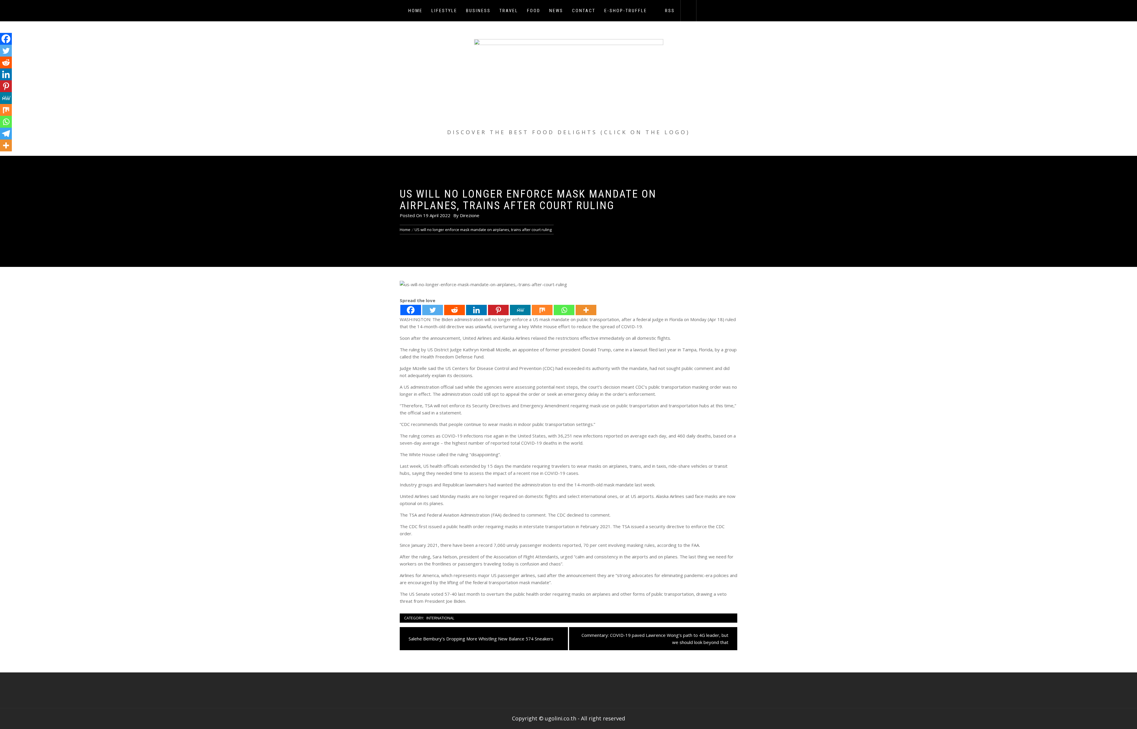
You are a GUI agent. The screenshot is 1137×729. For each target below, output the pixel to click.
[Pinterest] (498, 310)
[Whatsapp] (564, 310)
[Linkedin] (476, 310)
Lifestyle (444, 10)
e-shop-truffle (625, 10)
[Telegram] (6, 134)
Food (533, 10)
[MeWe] (520, 310)
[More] (586, 310)
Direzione (469, 215)
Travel (509, 10)
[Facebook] (410, 310)
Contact (583, 10)
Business (478, 10)
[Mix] (542, 310)
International (440, 618)
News (556, 10)
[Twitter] (432, 310)
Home (415, 10)
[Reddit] (454, 310)
